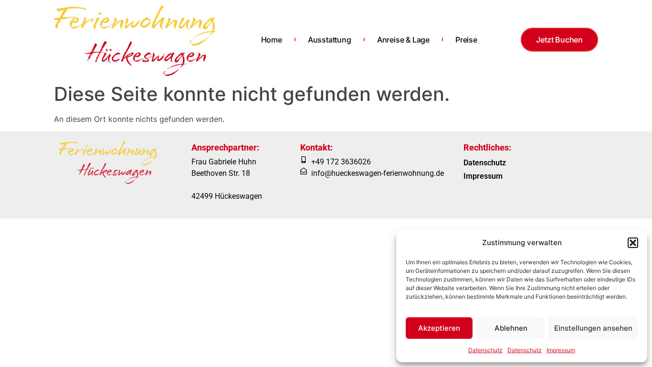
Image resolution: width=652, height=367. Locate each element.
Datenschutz (485, 350)
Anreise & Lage (403, 39)
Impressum (561, 350)
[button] (633, 243)
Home (271, 39)
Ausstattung (329, 39)
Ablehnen (510, 328)
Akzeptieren (439, 328)
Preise (466, 39)
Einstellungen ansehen (593, 328)
